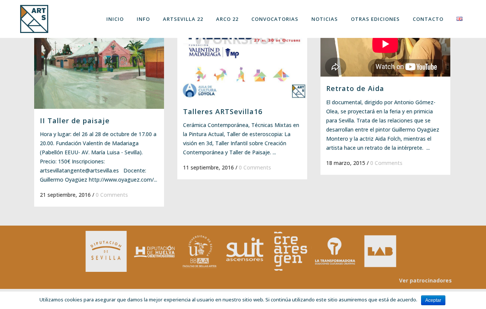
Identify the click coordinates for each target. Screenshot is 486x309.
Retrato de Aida (355, 88)
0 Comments (112, 194)
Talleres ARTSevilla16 (222, 111)
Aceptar (433, 300)
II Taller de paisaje (75, 120)
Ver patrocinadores (425, 280)
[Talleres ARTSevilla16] (242, 55)
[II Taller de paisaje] (99, 60)
